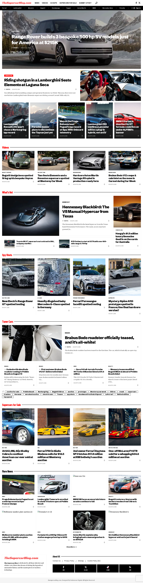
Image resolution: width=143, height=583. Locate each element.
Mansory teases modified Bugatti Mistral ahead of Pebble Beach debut (122, 371)
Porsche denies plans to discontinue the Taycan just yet (43, 129)
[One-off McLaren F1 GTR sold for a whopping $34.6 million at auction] (125, 427)
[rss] (130, 568)
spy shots (71, 394)
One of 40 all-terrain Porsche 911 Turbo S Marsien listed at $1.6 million (89, 371)
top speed (8, 397)
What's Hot (7, 192)
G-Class (40, 298)
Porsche (122, 8)
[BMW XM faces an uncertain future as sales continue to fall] (89, 484)
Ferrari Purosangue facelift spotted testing (87, 303)
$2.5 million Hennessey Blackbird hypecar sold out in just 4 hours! (124, 536)
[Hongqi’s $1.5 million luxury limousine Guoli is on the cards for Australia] (127, 212)
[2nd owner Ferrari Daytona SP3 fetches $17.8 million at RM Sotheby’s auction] (89, 427)
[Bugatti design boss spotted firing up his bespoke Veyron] (18, 160)
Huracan (17, 394)
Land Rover (16, 31)
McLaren (31, 8)
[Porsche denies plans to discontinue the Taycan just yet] (43, 120)
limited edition (123, 394)
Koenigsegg (56, 8)
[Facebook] (136, 3)
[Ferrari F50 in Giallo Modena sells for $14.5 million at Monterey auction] (54, 427)
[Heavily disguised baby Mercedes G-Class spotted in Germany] (54, 277)
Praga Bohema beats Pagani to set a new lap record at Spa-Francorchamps (17, 501)
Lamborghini (17, 8)
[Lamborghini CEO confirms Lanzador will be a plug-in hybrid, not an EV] (99, 120)
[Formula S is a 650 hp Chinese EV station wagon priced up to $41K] (54, 520)
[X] (139, 3)
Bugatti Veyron (6, 172)
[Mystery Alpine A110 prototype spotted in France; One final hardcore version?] (125, 277)
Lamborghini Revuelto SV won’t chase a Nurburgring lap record (15, 128)
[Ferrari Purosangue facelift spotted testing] (89, 277)
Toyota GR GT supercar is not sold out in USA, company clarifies (35, 242)
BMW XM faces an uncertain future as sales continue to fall (89, 500)
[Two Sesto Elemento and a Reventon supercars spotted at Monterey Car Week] (54, 160)
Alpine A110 (111, 298)
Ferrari (4, 8)
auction (71, 392)
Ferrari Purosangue (79, 298)
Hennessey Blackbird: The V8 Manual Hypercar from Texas (85, 211)
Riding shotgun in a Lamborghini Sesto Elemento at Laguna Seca (37, 82)
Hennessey (66, 202)
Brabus (67, 333)
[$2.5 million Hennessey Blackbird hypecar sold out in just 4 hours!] (125, 520)
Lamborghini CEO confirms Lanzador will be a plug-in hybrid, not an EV (98, 128)
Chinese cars (119, 230)
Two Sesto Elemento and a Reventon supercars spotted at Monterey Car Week (53, 178)
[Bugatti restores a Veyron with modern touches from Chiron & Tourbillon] (125, 484)
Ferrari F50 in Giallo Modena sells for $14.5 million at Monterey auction (51, 455)
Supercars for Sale (11, 404)
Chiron (112, 392)
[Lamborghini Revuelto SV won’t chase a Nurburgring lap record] (15, 120)
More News (7, 471)
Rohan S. (16, 48)
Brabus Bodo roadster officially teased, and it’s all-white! (99, 340)
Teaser (60, 394)
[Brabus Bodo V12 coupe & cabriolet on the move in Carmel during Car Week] (125, 160)
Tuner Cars (7, 321)
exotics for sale (13, 392)
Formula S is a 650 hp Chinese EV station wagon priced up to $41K (52, 536)
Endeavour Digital (76, 580)
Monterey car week (98, 392)
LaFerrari (109, 394)
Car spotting (41, 172)
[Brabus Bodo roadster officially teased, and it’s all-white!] (32, 343)
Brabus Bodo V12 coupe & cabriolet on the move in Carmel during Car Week (122, 178)
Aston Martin (81, 8)
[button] (96, 3)
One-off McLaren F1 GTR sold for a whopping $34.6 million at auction (124, 454)
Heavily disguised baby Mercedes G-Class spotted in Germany (54, 304)
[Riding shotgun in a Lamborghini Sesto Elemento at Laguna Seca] (110, 85)
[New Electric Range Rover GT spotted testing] (18, 277)
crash (121, 392)
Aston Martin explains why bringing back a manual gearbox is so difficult (88, 537)
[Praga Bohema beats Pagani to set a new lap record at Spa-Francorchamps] (18, 484)
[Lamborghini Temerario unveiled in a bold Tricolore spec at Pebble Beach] (54, 484)
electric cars (6, 298)
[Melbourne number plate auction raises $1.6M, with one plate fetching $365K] (18, 520)
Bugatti (42, 8)
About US (56, 556)
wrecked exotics (32, 394)
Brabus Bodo (112, 172)
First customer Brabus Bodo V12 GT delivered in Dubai (53, 370)
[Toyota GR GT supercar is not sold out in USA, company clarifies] (9, 244)
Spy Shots (7, 254)
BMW (94, 8)
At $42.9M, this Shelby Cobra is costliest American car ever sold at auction (17, 455)
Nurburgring (77, 172)
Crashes (7, 394)
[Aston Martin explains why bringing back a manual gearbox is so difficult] (89, 520)
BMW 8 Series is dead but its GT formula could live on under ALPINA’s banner (127, 127)
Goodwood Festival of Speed (90, 394)
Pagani (68, 8)
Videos (5, 147)
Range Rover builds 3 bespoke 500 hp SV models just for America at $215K (70, 39)
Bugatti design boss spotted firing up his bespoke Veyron (17, 177)
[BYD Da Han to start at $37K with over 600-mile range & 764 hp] (64, 244)
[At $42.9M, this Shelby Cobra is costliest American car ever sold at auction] (18, 427)
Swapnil (8, 89)
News (75, 366)
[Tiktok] (108, 568)
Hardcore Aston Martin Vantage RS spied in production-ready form (86, 178)
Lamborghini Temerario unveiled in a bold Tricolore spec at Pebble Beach (53, 501)
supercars (132, 392)
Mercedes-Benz (107, 8)
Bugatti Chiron (58, 392)
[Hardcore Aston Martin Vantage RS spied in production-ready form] (89, 160)
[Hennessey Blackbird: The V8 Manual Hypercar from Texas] (30, 216)
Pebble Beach (28, 392)
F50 (38, 448)
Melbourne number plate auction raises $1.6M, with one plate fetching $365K (17, 537)
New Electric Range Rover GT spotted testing (17, 303)
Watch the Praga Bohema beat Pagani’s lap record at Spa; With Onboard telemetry (71, 127)
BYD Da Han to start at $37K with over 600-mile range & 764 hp (89, 242)
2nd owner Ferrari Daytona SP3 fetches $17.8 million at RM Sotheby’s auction (89, 454)
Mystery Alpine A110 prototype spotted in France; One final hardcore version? (124, 306)
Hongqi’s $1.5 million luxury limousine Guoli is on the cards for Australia (127, 237)
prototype (82, 392)
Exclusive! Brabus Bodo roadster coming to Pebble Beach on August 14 (16, 371)
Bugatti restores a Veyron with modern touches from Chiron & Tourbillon (123, 501)
